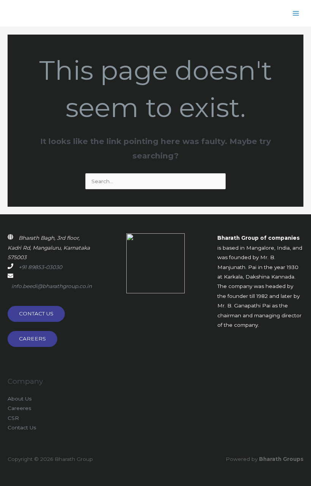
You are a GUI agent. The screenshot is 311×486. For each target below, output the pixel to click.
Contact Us (22, 427)
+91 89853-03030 (40, 267)
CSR (13, 418)
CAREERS (32, 339)
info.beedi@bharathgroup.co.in (51, 286)
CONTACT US (36, 313)
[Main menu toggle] (296, 13)
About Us (19, 399)
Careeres (19, 408)
